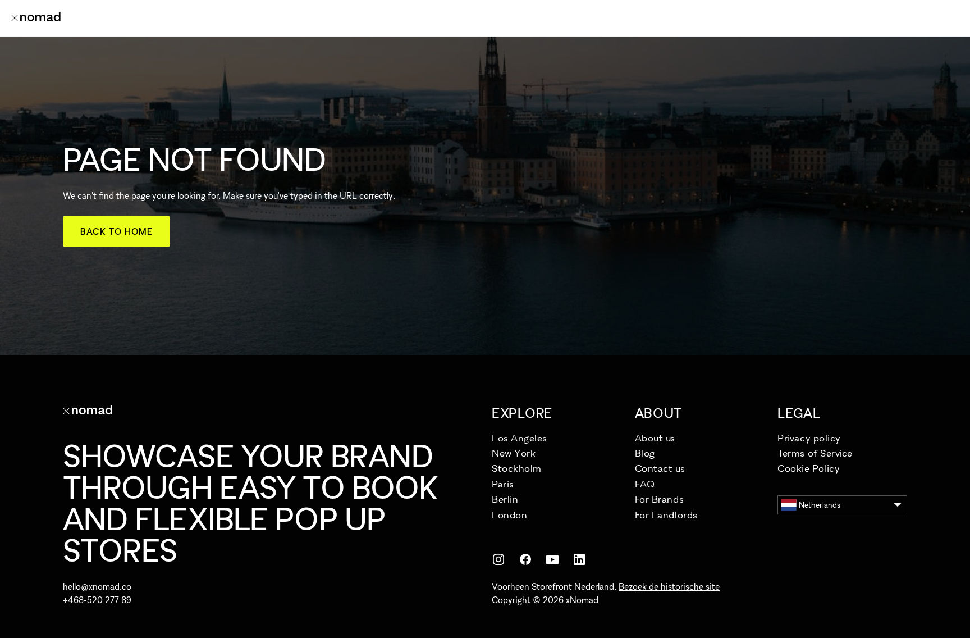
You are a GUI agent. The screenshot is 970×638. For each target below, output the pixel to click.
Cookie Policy (808, 468)
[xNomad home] (35, 17)
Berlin (505, 499)
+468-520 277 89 (97, 599)
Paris (503, 484)
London (509, 515)
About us (655, 438)
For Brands (659, 499)
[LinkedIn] (579, 559)
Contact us (660, 468)
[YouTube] (552, 559)
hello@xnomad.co (97, 586)
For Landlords (666, 515)
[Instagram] (498, 559)
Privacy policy (809, 438)
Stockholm (517, 468)
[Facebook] (525, 559)
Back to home (116, 231)
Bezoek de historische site (669, 586)
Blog (645, 453)
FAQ (645, 484)
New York (514, 453)
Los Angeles (519, 438)
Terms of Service (815, 453)
